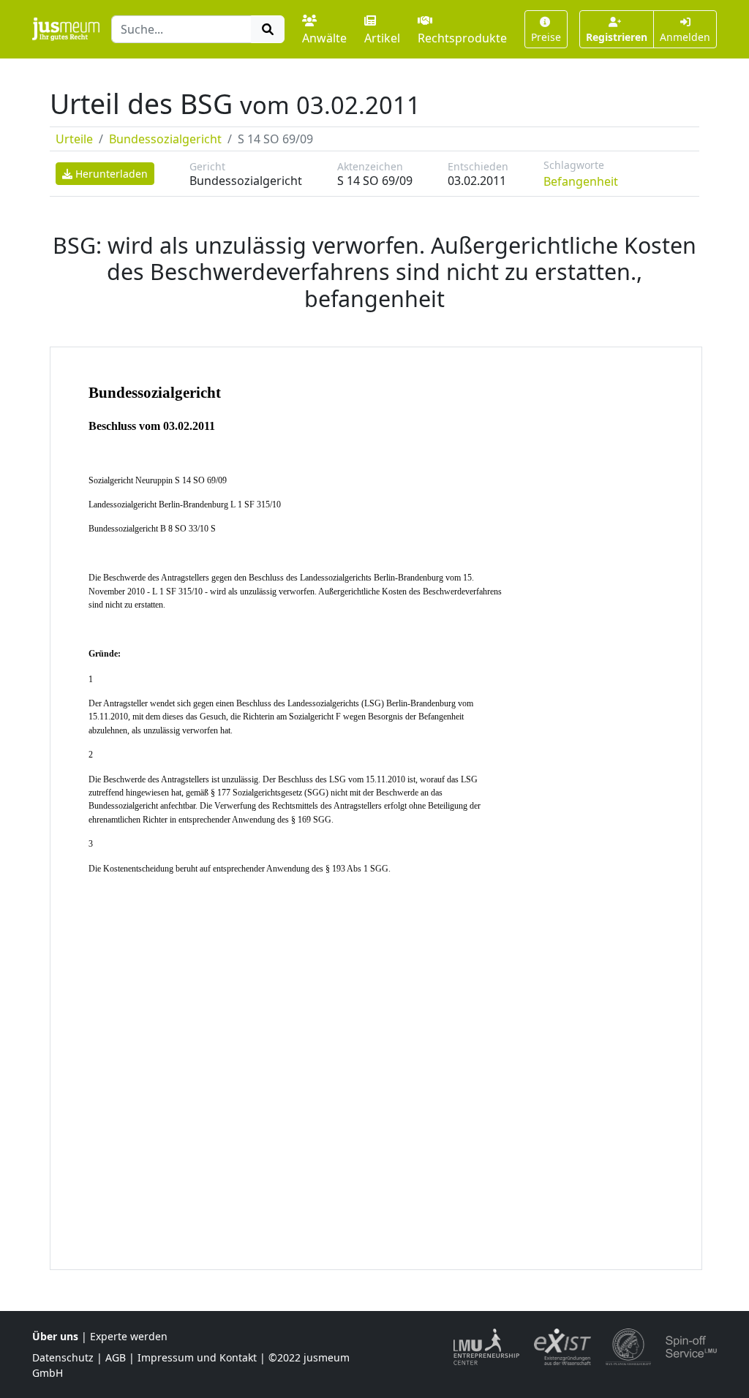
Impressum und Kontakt (197, 1357)
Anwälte (324, 38)
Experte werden (129, 1336)
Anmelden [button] (685, 37)
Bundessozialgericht (165, 139)
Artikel (382, 38)
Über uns (55, 1336)
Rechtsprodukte (462, 38)
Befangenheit (580, 181)
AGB (115, 1357)
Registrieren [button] (616, 37)
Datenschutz (63, 1357)
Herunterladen (110, 174)
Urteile (74, 139)
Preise (546, 37)
